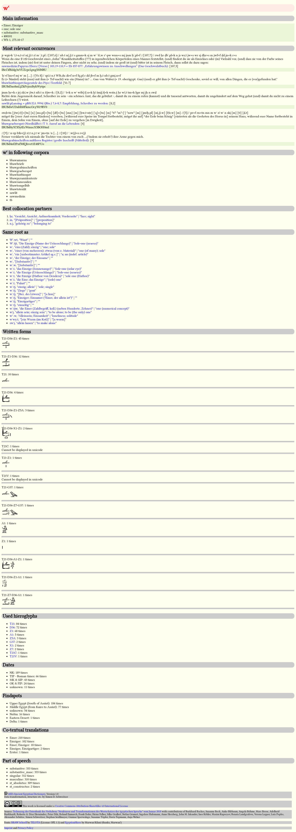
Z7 (11, 649)
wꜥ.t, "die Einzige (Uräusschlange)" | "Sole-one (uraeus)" (46, 272)
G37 (12, 642)
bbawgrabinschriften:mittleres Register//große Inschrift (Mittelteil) (45, 140)
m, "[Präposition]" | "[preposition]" (32, 220)
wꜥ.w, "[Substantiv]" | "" (25, 265)
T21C (13, 653)
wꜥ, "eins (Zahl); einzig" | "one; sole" (33, 247)
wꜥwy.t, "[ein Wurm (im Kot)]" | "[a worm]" (38, 319)
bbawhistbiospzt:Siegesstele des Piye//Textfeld (32, 83)
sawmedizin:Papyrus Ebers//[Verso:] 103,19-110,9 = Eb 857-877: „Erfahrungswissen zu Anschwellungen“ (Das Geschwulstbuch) (85, 66)
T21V (13, 656)
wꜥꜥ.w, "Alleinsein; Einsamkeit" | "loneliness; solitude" (44, 316)
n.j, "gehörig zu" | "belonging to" (31, 223)
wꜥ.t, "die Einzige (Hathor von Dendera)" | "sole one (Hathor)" (50, 276)
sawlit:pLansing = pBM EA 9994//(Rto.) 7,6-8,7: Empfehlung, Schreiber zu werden (55, 103)
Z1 (11, 631)
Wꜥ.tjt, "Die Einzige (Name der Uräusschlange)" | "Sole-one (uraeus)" (54, 243)
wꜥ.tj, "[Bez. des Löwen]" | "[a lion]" (32, 294)
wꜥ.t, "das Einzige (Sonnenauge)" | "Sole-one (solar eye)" (46, 269)
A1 (11, 634)
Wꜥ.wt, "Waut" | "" (21, 240)
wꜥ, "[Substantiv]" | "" (23, 261)
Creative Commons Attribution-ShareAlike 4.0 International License (91, 806)
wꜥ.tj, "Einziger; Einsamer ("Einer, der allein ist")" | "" (43, 298)
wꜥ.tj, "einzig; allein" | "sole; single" (32, 287)
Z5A (12, 638)
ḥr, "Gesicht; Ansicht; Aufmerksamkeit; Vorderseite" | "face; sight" (52, 216)
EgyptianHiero (73, 822)
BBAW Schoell (19, 822)
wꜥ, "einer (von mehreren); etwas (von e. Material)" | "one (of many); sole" (57, 250)
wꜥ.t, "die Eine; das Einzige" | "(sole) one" (36, 279)
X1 (11, 645)
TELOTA (35, 822)
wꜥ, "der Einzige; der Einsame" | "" (31, 258)
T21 (12, 624)
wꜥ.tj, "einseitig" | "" (22, 305)
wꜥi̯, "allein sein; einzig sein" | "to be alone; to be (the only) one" (51, 312)
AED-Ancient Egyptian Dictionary (26, 794)
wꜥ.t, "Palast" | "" (20, 283)
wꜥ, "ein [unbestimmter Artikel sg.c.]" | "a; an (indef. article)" (49, 254)
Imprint (8, 828)
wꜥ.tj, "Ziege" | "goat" (23, 290)
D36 (12, 627)
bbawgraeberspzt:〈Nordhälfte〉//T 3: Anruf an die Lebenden (40, 123)
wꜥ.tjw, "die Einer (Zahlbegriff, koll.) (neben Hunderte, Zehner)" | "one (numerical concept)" (69, 308)
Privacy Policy (25, 828)
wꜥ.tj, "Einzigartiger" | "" (25, 301)
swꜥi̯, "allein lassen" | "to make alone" (33, 323)
